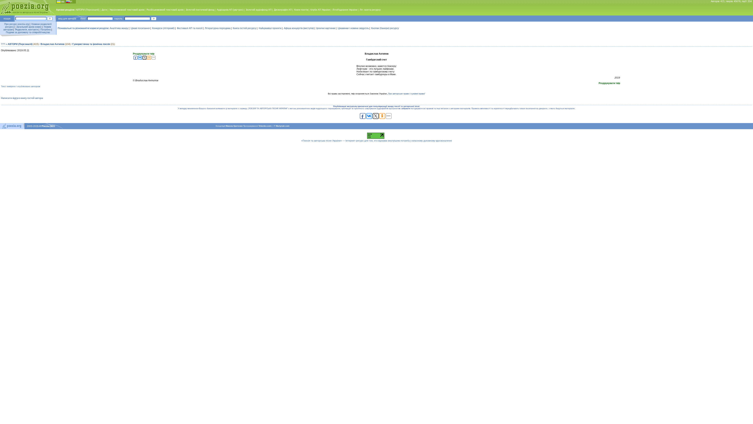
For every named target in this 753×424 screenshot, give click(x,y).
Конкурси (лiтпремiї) (163, 28)
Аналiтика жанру (119, 28)
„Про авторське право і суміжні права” (406, 93)
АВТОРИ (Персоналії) (87, 9)
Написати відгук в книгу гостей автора (22, 98)
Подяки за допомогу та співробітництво (28, 32)
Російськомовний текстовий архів (164, 9)
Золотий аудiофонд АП (259, 9)
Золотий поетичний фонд (200, 9)
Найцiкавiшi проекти (270, 28)
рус (70, 1)
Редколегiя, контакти (26, 29)
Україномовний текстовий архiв (126, 9)
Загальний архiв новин (28, 27)
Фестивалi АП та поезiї (189, 28)
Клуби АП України (320, 9)
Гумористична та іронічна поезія (91, 44)
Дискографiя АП (283, 9)
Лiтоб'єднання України (344, 9)
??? (3, 44)
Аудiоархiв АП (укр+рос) (230, 9)
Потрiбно (45, 29)
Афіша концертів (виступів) (299, 28)
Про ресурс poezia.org (16, 24)
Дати (104, 9)
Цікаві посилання (140, 28)
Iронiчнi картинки (325, 28)
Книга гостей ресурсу (244, 28)
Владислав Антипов (52, 44)
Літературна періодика (217, 28)
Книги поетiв (301, 9)
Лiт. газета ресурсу (370, 9)
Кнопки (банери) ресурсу (385, 28)
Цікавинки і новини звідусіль (353, 28)
